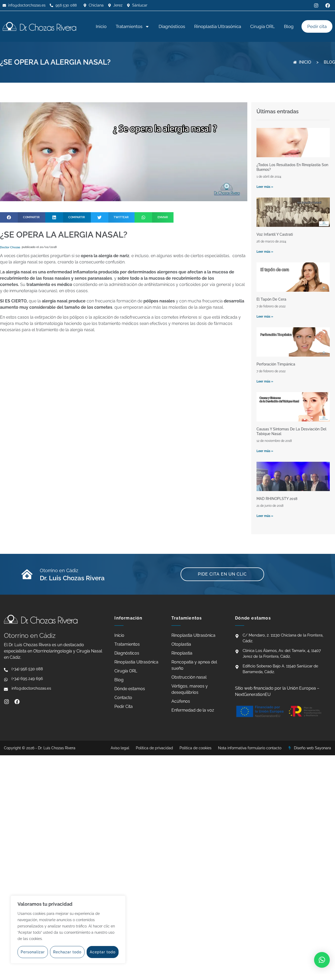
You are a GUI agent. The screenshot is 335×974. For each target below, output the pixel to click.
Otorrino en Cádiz (59, 570)
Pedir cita (317, 26)
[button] (22, 217)
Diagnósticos (172, 26)
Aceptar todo (102, 952)
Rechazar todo (67, 952)
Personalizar (33, 952)
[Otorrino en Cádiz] (26, 574)
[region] (68, 930)
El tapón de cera (271, 299)
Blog (289, 26)
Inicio (101, 26)
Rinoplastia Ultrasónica (217, 26)
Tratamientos (129, 26)
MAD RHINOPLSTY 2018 (276, 499)
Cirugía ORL (262, 26)
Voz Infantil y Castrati (274, 234)
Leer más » (264, 187)
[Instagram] (6, 701)
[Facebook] (17, 701)
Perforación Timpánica (275, 364)
